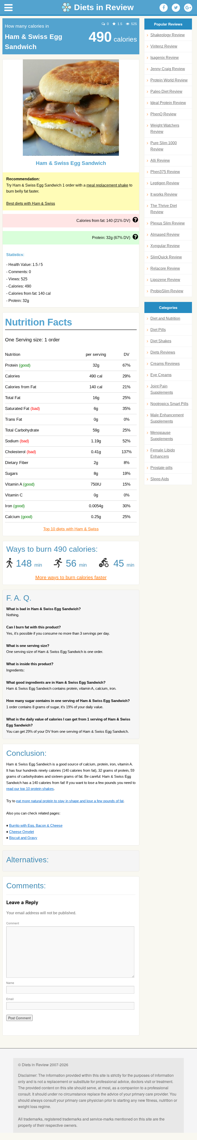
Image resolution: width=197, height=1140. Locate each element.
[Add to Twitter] (176, 8)
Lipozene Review (165, 280)
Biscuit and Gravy (23, 838)
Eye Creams (161, 375)
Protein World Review (169, 80)
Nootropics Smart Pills (169, 404)
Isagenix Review (164, 58)
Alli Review (160, 160)
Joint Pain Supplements (161, 389)
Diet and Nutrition (165, 318)
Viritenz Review (163, 46)
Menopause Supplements (161, 436)
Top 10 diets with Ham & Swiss (71, 529)
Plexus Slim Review (167, 223)
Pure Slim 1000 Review (163, 146)
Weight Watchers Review (164, 128)
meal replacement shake (107, 185)
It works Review (163, 194)
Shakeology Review (167, 35)
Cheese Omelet (21, 832)
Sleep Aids (159, 479)
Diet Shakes (160, 341)
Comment (12, 923)
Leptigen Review (164, 183)
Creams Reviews (165, 364)
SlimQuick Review (166, 257)
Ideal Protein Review (168, 103)
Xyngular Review (165, 246)
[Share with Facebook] (164, 8)
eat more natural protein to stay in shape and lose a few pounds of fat (69, 801)
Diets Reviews (162, 352)
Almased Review (164, 234)
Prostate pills (161, 468)
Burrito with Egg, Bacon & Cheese (35, 825)
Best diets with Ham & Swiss (30, 203)
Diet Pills (158, 330)
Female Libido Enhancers (162, 453)
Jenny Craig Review (167, 69)
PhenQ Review (163, 114)
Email (10, 999)
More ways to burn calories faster (71, 577)
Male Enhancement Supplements (167, 418)
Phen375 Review (165, 172)
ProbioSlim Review (166, 291)
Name (10, 983)
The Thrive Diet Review (163, 209)
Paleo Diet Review (166, 91)
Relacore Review (165, 268)
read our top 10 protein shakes (30, 789)
